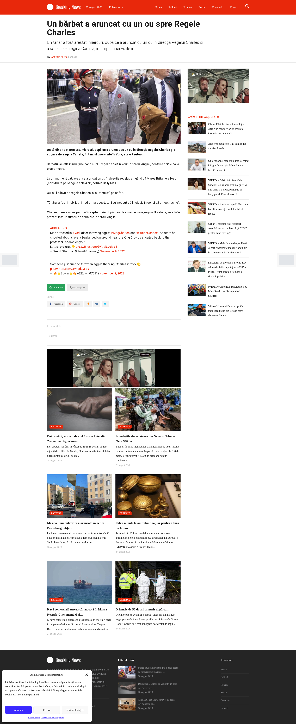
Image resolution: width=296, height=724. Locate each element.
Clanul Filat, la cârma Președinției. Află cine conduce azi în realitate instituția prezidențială (226, 129)
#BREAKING (58, 228)
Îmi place (58, 287)
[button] (86, 674)
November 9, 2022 (112, 251)
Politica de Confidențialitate (52, 717)
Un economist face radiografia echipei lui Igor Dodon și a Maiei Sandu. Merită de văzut (228, 165)
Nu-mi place (79, 287)
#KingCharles (120, 233)
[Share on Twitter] (105, 304)
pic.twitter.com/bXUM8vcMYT (97, 246)
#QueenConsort (147, 233)
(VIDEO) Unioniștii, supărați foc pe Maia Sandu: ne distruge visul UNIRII (227, 291)
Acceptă (18, 710)
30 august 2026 (94, 7)
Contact (234, 7)
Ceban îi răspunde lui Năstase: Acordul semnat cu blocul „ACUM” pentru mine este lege (227, 228)
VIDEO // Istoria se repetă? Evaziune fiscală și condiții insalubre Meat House (228, 209)
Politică (173, 7)
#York (76, 233)
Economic (217, 7)
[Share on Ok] (88, 304)
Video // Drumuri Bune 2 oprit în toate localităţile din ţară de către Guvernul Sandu (226, 311)
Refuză (47, 710)
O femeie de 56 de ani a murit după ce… (142, 609)
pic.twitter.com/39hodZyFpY (69, 269)
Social (202, 7)
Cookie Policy (34, 717)
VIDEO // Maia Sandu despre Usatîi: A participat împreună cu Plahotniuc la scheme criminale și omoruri (228, 248)
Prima (158, 7)
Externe (187, 7)
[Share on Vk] (96, 304)
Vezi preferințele (75, 710)
